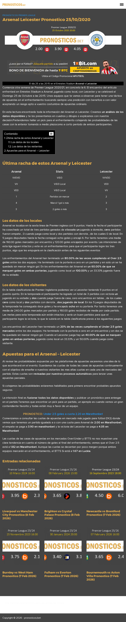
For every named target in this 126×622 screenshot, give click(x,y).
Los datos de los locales (25, 142)
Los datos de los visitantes (27, 146)
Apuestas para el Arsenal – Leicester (28, 150)
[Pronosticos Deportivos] (14, 4)
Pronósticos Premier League (18, 15)
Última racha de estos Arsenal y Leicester (30, 138)
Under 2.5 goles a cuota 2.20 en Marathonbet (73, 414)
